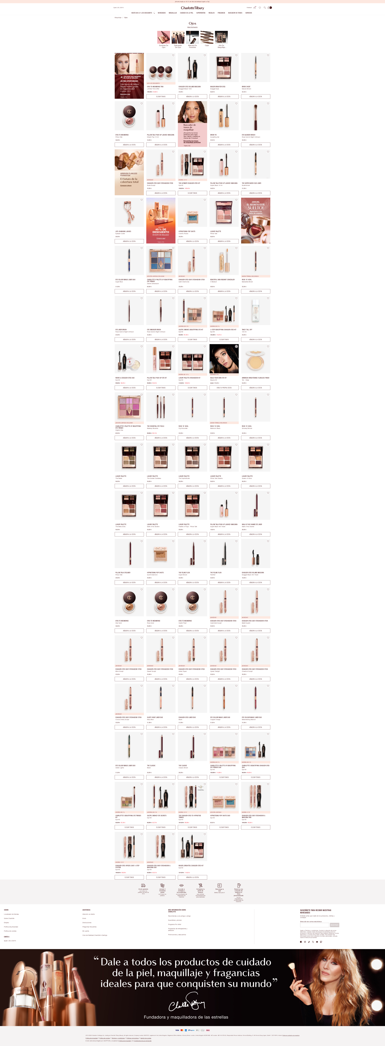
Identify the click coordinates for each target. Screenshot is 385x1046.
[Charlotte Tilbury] (192, 8)
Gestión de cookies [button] (145, 1038)
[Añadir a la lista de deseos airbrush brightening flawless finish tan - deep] (268, 346)
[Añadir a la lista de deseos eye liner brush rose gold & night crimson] (141, 298)
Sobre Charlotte (9, 918)
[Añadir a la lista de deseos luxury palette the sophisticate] (204, 444)
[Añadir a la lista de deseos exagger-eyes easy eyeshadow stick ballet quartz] (268, 589)
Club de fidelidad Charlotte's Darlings (95, 935)
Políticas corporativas (133, 1038)
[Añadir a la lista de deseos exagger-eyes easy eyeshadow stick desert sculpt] (173, 637)
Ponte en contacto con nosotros (291, 1035)
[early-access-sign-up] (255, 243)
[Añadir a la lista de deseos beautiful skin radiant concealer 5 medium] (236, 248)
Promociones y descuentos (177, 934)
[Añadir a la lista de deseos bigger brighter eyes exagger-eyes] (236, 55)
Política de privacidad (11, 927)
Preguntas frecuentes (89, 927)
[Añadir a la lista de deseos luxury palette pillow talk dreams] (236, 444)
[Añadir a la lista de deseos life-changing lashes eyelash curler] (141, 199)
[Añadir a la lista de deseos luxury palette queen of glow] (268, 444)
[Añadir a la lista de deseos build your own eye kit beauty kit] (236, 346)
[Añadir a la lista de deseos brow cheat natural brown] (268, 55)
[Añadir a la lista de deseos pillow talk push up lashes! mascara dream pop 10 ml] (173, 103)
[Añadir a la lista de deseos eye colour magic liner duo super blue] (141, 248)
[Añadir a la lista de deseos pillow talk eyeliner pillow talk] (141, 541)
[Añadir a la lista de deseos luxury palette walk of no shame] (173, 492)
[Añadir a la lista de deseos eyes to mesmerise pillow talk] (141, 103)
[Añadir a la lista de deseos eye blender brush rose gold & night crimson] (268, 103)
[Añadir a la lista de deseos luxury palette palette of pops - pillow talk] (204, 492)
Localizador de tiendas (11, 914)
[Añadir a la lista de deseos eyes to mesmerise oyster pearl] (204, 589)
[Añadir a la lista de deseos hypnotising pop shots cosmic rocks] (204, 199)
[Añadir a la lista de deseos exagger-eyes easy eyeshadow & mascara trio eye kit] (268, 784)
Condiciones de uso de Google (142, 1041)
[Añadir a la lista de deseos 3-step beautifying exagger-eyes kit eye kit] (236, 298)
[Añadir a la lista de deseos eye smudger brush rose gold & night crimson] (173, 298)
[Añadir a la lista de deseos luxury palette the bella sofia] (141, 492)
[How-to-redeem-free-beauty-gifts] (129, 98)
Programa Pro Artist (174, 924)
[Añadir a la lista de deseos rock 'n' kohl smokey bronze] (268, 394)
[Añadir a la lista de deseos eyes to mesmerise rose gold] (173, 589)
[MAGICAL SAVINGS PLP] (160, 243)
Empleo (6, 922)
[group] (144, 892)
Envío (84, 918)
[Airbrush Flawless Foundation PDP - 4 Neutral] (129, 195)
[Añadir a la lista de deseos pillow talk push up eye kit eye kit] (173, 346)
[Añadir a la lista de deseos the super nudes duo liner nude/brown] (268, 151)
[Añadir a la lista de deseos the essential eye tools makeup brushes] (173, 394)
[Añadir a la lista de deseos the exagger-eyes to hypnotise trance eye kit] (204, 784)
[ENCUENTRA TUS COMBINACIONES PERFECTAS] (192, 146)
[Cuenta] (254, 7)
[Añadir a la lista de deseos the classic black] (173, 734)
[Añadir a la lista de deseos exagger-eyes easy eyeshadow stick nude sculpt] (173, 151)
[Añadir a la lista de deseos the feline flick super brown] (204, 541)
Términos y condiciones (118, 1038)
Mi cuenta (86, 931)
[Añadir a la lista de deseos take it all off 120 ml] (268, 298)
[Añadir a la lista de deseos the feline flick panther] (236, 541)
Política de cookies (10, 931)
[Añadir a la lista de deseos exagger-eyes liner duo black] (204, 685)
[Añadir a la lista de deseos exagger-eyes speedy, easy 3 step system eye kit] (141, 834)
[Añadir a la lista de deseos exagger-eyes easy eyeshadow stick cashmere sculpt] (236, 589)
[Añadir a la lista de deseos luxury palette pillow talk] (236, 199)
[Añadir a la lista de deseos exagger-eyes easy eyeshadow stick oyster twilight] (236, 637)
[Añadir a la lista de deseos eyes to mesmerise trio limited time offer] (173, 55)
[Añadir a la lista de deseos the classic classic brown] (204, 734)
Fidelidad (249, 7)
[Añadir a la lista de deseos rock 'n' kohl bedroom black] (236, 394)
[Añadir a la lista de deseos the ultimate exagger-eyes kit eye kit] (204, 151)
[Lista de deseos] (259, 7)
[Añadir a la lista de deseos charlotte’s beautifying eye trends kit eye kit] (141, 784)
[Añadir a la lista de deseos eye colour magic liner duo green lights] (141, 734)
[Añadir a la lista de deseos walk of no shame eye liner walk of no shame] (268, 492)
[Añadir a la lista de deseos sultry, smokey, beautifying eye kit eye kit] (204, 298)
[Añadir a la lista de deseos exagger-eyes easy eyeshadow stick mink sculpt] (141, 637)
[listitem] (143, 13)
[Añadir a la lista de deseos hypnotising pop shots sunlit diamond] (173, 541)
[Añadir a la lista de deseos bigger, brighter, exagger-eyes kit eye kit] (204, 834)
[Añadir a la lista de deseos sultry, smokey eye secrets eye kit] (173, 784)
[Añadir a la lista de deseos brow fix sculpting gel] (236, 103)
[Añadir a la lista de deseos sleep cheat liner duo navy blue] (173, 685)
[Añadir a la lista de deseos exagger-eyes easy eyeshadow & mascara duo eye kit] (173, 834)
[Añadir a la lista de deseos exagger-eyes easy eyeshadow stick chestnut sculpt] (268, 637)
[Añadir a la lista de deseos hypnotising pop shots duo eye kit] (236, 784)
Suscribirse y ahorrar (175, 920)
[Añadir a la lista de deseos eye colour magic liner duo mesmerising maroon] (268, 685)
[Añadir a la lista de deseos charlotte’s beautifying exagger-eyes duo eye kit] (268, 734)
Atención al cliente (89, 914)
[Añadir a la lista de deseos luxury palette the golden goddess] (173, 444)
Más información (192, 27)
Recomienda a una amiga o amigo (179, 916)
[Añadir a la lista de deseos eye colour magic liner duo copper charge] (236, 685)
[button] (264, 7)
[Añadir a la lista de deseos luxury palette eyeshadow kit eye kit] (204, 346)
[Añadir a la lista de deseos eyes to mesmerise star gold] (141, 589)
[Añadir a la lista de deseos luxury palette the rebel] (141, 444)
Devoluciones (87, 922)
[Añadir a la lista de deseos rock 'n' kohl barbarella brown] (268, 248)
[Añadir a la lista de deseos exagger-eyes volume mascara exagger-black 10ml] (204, 55)
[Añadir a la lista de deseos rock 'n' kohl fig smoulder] (204, 394)
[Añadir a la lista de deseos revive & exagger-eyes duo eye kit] (141, 346)
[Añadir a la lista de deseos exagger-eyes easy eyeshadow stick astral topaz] (204, 637)
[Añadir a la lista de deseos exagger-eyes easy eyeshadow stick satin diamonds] (204, 248)
